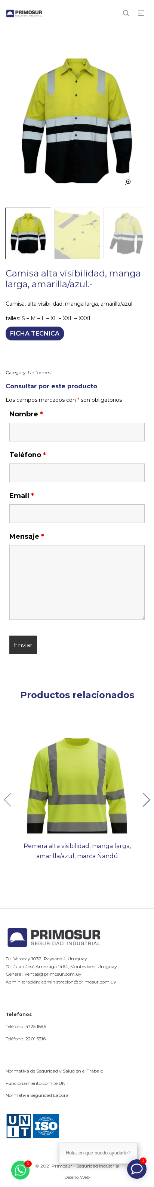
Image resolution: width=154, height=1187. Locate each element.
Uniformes (39, 372)
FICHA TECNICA (34, 333)
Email (21, 496)
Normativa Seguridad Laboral (38, 1095)
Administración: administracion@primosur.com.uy (61, 982)
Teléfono (27, 455)
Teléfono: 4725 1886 (26, 1026)
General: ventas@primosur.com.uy (43, 974)
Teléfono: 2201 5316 (26, 1038)
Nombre (26, 414)
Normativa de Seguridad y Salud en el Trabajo (54, 1071)
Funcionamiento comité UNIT (37, 1083)
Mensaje (26, 536)
